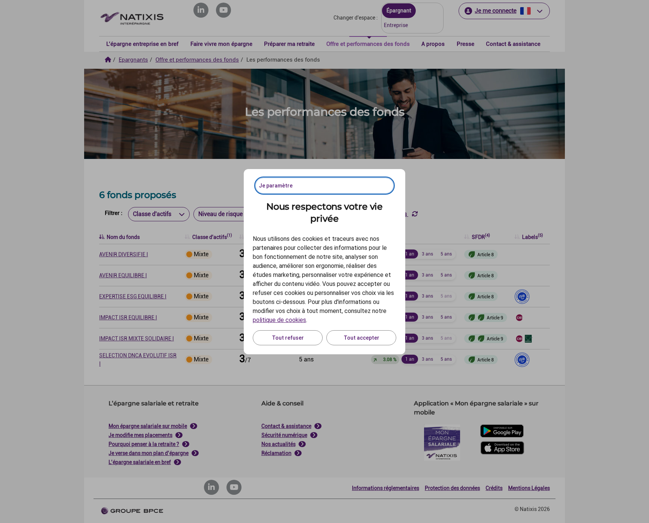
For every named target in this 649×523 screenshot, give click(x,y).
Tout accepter (361, 338)
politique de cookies (279, 319)
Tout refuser (288, 338)
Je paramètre (276, 186)
